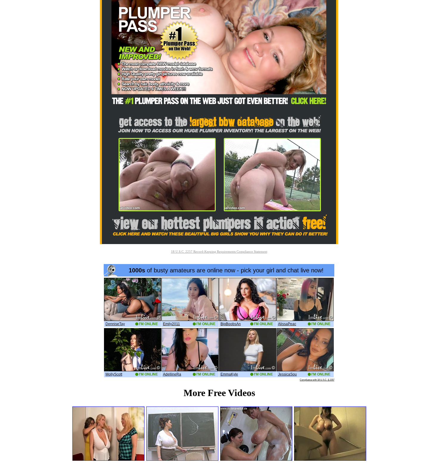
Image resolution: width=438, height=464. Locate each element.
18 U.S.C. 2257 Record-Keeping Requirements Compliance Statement (219, 251)
